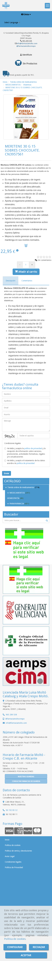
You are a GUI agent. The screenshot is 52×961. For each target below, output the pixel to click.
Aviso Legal (9, 856)
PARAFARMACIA (17, 503)
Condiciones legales (13, 862)
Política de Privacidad (14, 867)
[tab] (10, 280)
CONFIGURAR (15, 947)
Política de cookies (15, 938)
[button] (26, 54)
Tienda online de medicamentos (21, 487)
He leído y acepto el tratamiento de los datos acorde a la (26, 461)
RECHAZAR (39, 947)
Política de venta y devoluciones (18, 851)
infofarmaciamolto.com (16, 723)
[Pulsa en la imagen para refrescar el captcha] (9, 435)
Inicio (7, 840)
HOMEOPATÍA (13, 498)
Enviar (6, 473)
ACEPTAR (26, 955)
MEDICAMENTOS (17, 493)
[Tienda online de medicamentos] (6, 487)
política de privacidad (33, 448)
